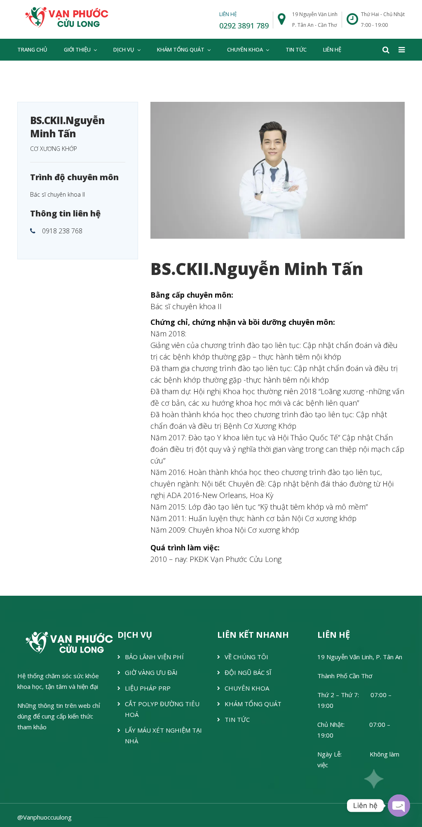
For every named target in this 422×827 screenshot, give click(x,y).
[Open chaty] (399, 805)
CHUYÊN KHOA (245, 49)
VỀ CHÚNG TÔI (246, 657)
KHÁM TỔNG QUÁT (180, 49)
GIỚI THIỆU (77, 49)
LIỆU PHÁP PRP (148, 688)
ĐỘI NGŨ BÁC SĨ (248, 672)
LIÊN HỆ (332, 49)
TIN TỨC (296, 49)
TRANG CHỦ (32, 49)
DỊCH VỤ (123, 49)
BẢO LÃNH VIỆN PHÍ (154, 657)
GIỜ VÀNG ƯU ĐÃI (151, 672)
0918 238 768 (62, 230)
